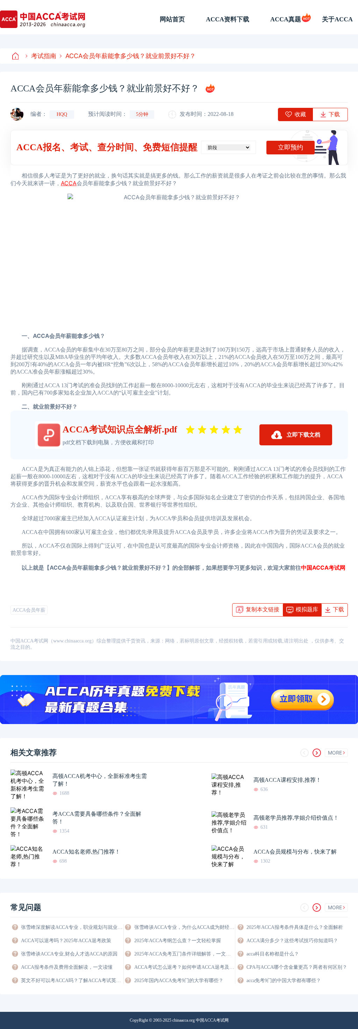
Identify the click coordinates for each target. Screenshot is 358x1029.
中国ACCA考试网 (323, 567)
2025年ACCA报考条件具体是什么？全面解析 (294, 927)
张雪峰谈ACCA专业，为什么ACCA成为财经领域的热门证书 (184, 927)
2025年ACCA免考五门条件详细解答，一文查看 (184, 954)
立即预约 (290, 147)
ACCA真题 (285, 19)
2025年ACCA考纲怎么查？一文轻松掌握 (177, 940)
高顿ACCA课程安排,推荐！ (287, 780)
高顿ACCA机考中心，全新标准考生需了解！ (99, 780)
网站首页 (172, 19)
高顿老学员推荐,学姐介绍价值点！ (296, 818)
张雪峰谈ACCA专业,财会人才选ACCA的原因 (69, 954)
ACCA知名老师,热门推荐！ (86, 852)
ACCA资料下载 (227, 19)
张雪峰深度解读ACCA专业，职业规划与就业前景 (71, 927)
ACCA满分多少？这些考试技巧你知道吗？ (292, 940)
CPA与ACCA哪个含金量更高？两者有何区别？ (296, 967)
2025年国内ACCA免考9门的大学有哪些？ (178, 980)
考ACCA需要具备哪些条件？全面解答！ (96, 818)
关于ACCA (337, 19)
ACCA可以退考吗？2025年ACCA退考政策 (66, 940)
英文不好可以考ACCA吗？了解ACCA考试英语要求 (71, 980)
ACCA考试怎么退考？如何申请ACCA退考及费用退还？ (184, 967)
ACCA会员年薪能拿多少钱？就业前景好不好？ (130, 56)
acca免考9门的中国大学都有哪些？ (283, 980)
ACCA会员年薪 (29, 610)
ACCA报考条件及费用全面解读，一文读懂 (67, 967)
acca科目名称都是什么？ (272, 954)
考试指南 (43, 56)
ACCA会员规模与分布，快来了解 (295, 852)
